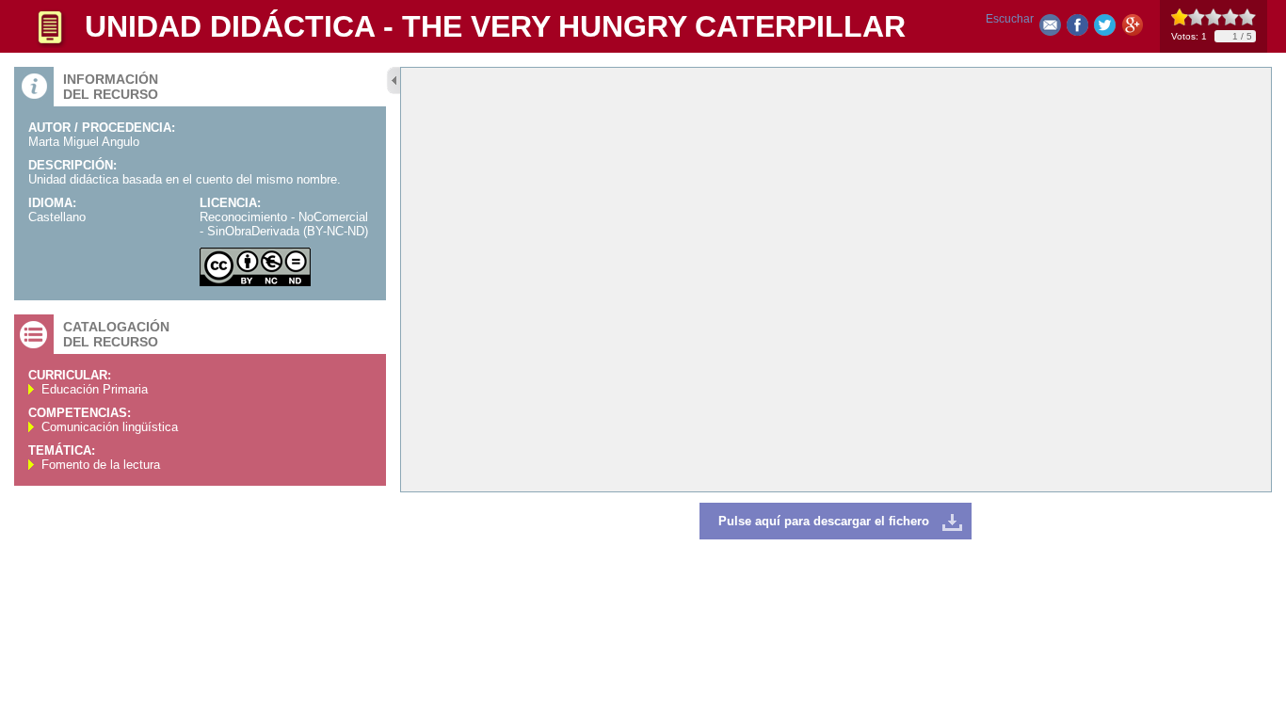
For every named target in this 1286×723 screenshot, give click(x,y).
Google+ (1132, 28)
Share (1077, 28)
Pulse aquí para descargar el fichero (823, 521)
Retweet (1105, 28)
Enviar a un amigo (1050, 28)
